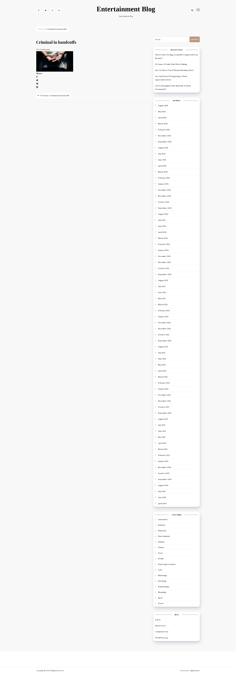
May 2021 (161, 437)
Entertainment (164, 536)
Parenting (162, 581)
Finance (161, 547)
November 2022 (164, 329)
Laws (160, 570)
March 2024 (163, 238)
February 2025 (164, 178)
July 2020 (162, 491)
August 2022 (163, 347)
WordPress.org (161, 638)
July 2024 (161, 220)
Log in (157, 620)
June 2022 (162, 359)
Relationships (163, 587)
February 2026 (164, 130)
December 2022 (164, 322)
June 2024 (162, 226)
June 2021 (162, 431)
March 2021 (162, 449)
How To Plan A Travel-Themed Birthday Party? (174, 70)
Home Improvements (167, 564)
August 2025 (163, 148)
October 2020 (163, 473)
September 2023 (164, 274)
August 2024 (163, 214)
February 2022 (164, 383)
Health (161, 558)
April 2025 (162, 166)
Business (161, 525)
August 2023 (163, 280)
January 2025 (163, 184)
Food (160, 553)
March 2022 (163, 377)
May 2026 (162, 111)
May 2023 (162, 298)
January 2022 (163, 389)
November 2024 (164, 196)
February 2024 (164, 244)
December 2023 (164, 256)
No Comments (43, 49)
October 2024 (163, 202)
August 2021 (163, 419)
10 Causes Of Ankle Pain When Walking (171, 64)
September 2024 (164, 208)
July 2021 (161, 425)
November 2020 (164, 467)
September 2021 (164, 413)
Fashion (161, 542)
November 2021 (164, 401)
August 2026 (163, 105)
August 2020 (163, 485)
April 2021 (162, 443)
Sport (160, 598)
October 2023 (163, 268)
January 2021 (163, 461)
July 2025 (161, 154)
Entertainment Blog (126, 9)
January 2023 (163, 316)
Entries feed (160, 626)
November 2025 (164, 136)
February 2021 (164, 455)
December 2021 (164, 395)
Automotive (163, 519)
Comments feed (161, 632)
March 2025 (163, 172)
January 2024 (163, 250)
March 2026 (163, 124)
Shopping (162, 592)
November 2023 (164, 262)
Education (162, 531)
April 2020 (162, 503)
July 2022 (161, 353)
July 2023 (161, 286)
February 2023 (164, 310)
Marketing (162, 575)
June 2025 (162, 160)
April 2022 (162, 371)
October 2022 (163, 335)
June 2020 (162, 497)
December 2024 (164, 190)
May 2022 (162, 365)
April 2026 (162, 118)
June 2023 (162, 292)
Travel (160, 603)
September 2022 (164, 341)
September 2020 (165, 479)
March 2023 (163, 304)
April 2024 (162, 232)
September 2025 (164, 142)
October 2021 (163, 407)
